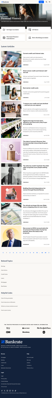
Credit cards (3, 362)
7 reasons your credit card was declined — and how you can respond (35, 104)
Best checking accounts (40, 37)
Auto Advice (4, 270)
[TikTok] (15, 391)
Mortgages (4, 282)
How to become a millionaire (8, 302)
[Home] (6, 2)
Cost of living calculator (7, 298)
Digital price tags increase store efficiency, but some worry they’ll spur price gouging (35, 122)
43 (42, 252)
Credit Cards (4, 274)
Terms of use (4, 386)
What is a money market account (9, 306)
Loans (2, 278)
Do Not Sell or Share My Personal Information (10, 384)
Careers (28, 362)
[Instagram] (7, 391)
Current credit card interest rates (33, 53)
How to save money (6, 310)
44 (45, 252)
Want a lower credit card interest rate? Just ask (35, 71)
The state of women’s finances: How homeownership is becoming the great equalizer (35, 143)
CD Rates (35, 30)
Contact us (29, 365)
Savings (3, 266)
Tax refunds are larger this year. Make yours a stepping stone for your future (35, 206)
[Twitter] (4, 391)
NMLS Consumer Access (21, 345)
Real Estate (4, 286)
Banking (2, 360)
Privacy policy (4, 378)
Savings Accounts (12, 30)
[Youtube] (13, 391)
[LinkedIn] (10, 391)
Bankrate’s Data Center (6, 368)
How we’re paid (30, 357)
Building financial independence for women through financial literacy (34, 189)
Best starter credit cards (30, 88)
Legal (2, 376)
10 (37, 252)
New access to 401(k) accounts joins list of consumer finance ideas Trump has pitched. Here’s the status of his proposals (35, 230)
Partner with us (30, 368)
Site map (29, 360)
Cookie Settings (4, 381)
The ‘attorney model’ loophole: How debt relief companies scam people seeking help (36, 167)
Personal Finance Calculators (12, 37)
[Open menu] (49, 1)
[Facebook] (2, 391)
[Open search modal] (46, 1)
